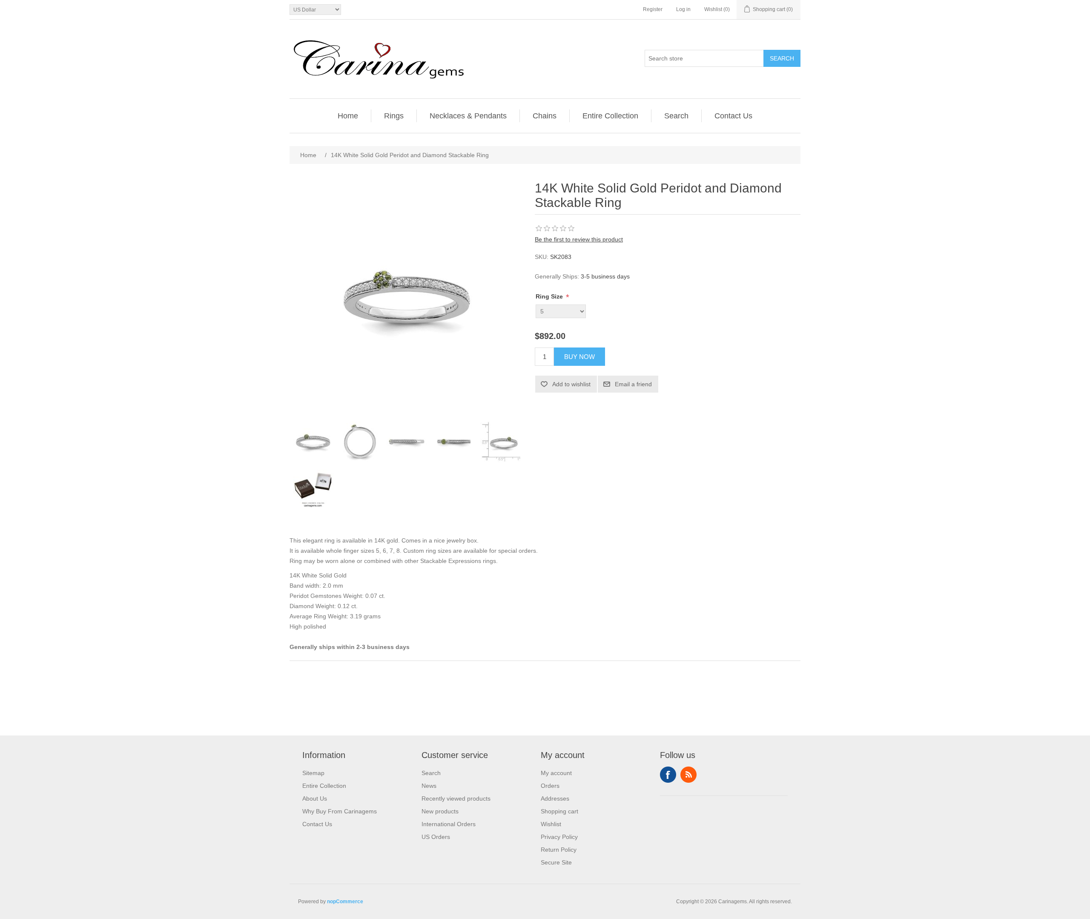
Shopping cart (559, 811)
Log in (683, 9)
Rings (394, 116)
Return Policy (559, 849)
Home (348, 116)
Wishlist (551, 824)
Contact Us (733, 116)
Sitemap (313, 773)
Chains (544, 116)
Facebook (668, 775)
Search (782, 58)
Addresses (555, 798)
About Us (314, 798)
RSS (688, 775)
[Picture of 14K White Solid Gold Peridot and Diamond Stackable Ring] (313, 441)
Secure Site (556, 862)
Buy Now (579, 356)
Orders (550, 785)
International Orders (449, 824)
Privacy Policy (559, 836)
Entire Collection (610, 116)
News (429, 785)
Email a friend (633, 384)
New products (440, 811)
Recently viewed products (456, 798)
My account (556, 773)
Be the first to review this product (579, 239)
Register (653, 9)
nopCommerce (345, 902)
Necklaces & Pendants (468, 116)
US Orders (436, 836)
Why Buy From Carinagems (339, 811)
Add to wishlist (571, 384)
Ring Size (550, 296)
